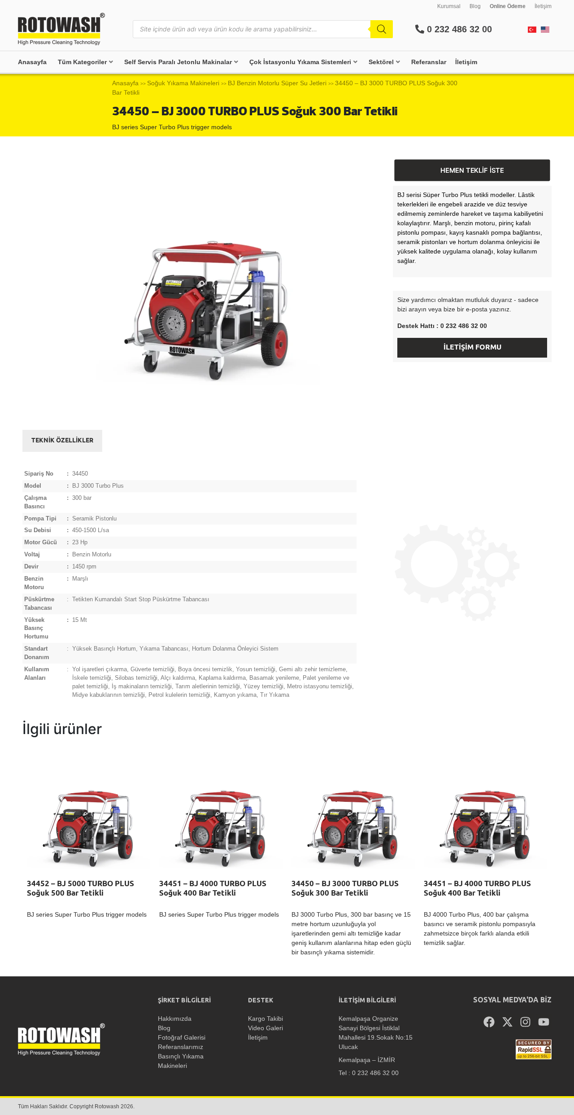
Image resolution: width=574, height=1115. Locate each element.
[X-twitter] (508, 1022)
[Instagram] (525, 1022)
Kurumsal (449, 6)
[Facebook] (489, 1022)
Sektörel (381, 62)
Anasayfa (32, 62)
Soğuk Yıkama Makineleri (183, 83)
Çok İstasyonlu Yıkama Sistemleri (300, 62)
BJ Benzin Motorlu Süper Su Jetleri (277, 83)
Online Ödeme (508, 6)
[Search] (381, 29)
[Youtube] (544, 1022)
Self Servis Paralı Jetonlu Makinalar (178, 62)
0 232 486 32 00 (458, 29)
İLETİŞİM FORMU (472, 347)
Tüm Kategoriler (82, 62)
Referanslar (428, 62)
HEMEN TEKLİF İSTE (472, 170)
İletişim (543, 6)
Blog (475, 6)
